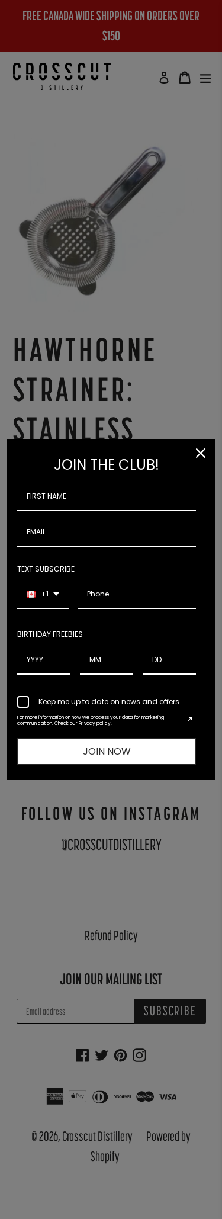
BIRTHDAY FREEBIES (50, 634)
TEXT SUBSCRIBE (46, 569)
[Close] (200, 453)
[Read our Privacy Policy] (189, 720)
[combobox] (43, 594)
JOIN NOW (107, 751)
